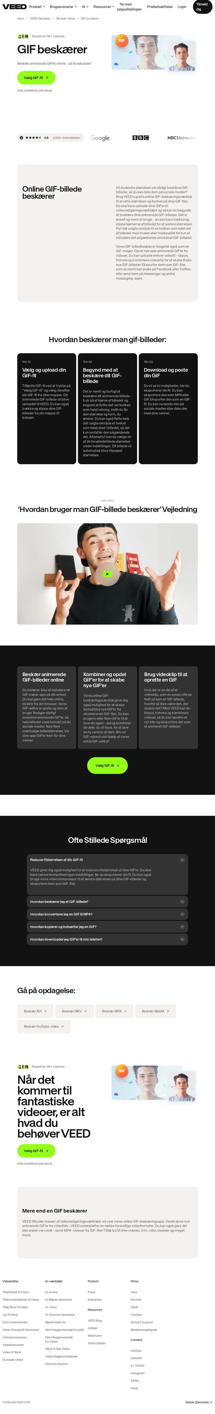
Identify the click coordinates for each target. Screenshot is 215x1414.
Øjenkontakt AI (55, 1322)
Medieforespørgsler (144, 1330)
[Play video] (107, 574)
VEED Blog (95, 1320)
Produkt (35, 7)
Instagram (138, 1373)
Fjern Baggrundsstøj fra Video (58, 1339)
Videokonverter (13, 1345)
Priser (92, 1292)
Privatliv (136, 1300)
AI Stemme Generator (60, 1315)
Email (134, 1388)
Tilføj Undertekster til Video (21, 1300)
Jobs (134, 1292)
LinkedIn (136, 1358)
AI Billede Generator (58, 1300)
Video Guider (97, 1343)
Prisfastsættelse (160, 7)
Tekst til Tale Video (57, 1349)
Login (182, 7)
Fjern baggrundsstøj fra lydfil (64, 1330)
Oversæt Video (13, 1360)
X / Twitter (137, 1366)
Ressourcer (102, 7)
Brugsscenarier (61, 7)
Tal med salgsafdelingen (129, 6)
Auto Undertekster (15, 1322)
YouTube (136, 1351)
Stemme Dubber (56, 1364)
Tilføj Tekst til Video (15, 1307)
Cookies (136, 1315)
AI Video (51, 1307)
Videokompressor (15, 1337)
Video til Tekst (12, 1352)
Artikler (93, 1328)
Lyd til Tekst (10, 1315)
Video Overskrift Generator (21, 1330)
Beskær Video (65, 18)
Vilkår (134, 1307)
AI (83, 7)
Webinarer (95, 1336)
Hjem (20, 18)
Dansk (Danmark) (197, 1402)
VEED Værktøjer (40, 18)
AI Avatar (51, 1292)
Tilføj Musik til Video (16, 1292)
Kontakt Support (142, 1322)
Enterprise (95, 1300)
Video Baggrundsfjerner (61, 1356)
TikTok (135, 1381)
